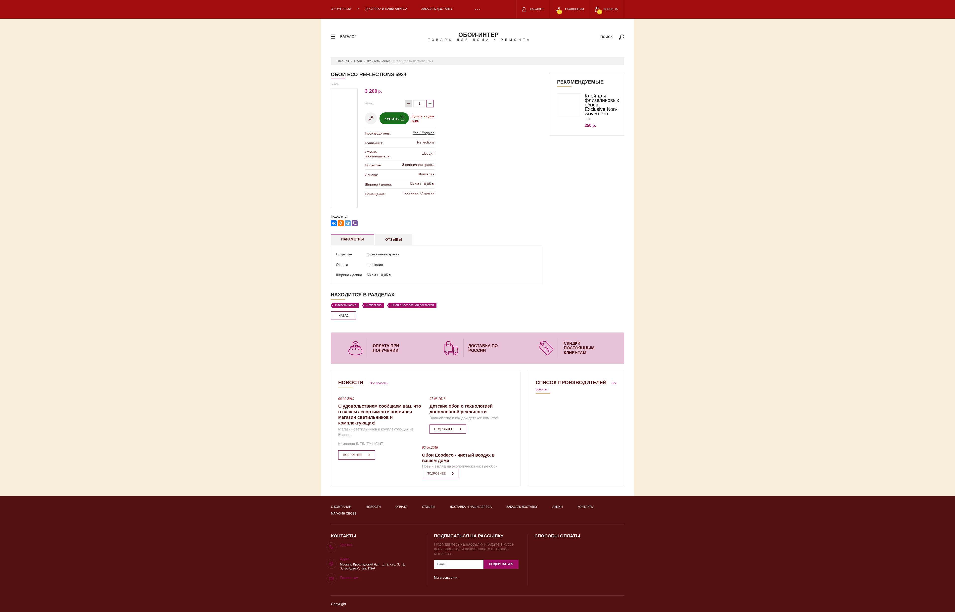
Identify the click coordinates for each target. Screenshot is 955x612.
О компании (341, 8)
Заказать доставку (437, 8)
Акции (557, 507)
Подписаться (501, 564)
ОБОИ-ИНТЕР (478, 34)
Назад (343, 315)
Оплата (401, 507)
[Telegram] (348, 223)
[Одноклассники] (341, 223)
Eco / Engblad (423, 133)
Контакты (585, 507)
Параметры (352, 239)
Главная (343, 61)
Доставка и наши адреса (386, 8)
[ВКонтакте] (334, 223)
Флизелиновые (378, 61)
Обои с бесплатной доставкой (412, 305)
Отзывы (393, 239)
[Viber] (355, 223)
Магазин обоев (343, 513)
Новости (373, 507)
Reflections (374, 305)
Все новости (379, 383)
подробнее (352, 455)
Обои (358, 61)
